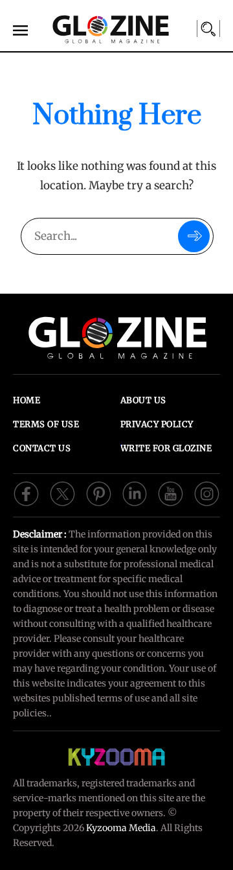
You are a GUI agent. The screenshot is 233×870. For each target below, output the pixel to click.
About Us (143, 400)
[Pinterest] (98, 493)
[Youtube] (170, 493)
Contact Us (42, 448)
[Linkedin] (135, 493)
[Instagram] (207, 493)
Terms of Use (46, 424)
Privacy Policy (157, 424)
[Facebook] (26, 493)
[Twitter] (62, 493)
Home (26, 400)
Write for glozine (166, 448)
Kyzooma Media (121, 828)
